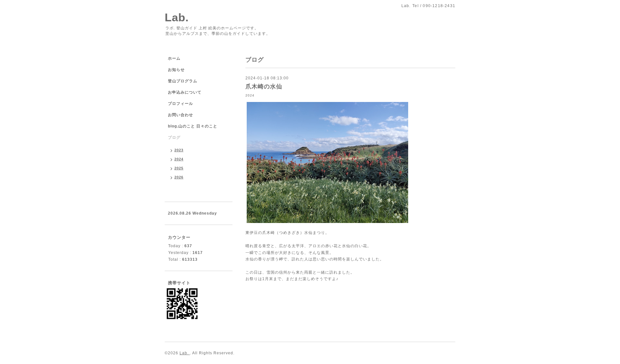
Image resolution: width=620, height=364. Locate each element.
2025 (178, 168)
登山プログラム (182, 81)
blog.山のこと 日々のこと (192, 126)
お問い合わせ (180, 115)
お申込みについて (185, 92)
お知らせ (176, 69)
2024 (249, 95)
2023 (178, 150)
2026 (178, 177)
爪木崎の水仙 (263, 86)
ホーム (174, 58)
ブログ (174, 137)
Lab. (177, 17)
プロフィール (180, 103)
